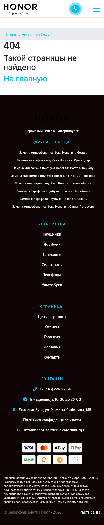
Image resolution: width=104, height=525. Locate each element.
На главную (25, 78)
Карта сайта (90, 512)
